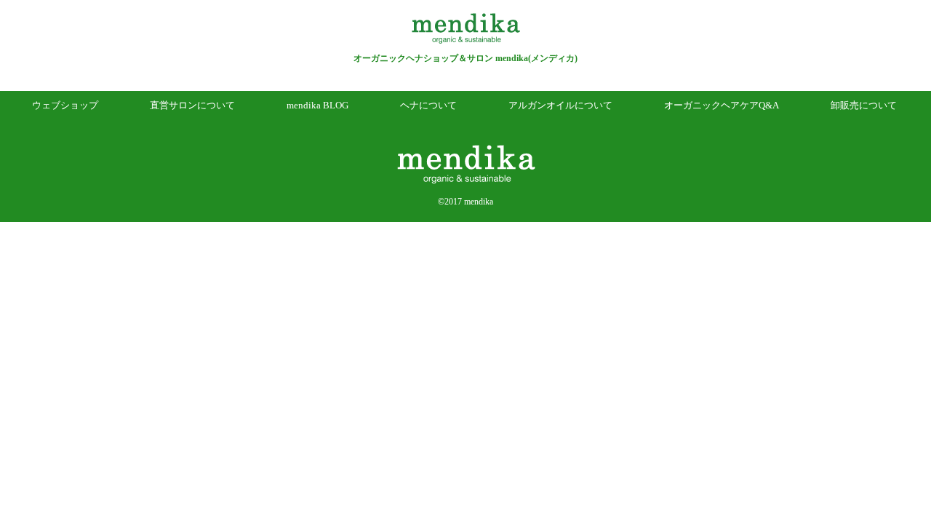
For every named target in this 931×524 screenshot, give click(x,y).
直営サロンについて (192, 105)
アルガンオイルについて (560, 105)
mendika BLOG (317, 105)
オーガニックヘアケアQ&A (721, 105)
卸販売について (864, 105)
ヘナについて (428, 105)
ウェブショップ (65, 105)
